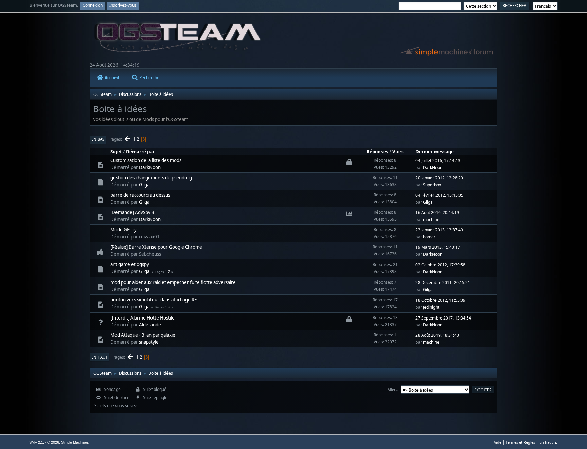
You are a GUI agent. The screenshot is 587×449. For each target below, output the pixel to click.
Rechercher (150, 78)
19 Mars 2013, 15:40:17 (437, 247)
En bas (97, 139)
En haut (99, 357)
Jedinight (431, 307)
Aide (497, 442)
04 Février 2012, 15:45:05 (439, 195)
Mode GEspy (123, 230)
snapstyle (149, 342)
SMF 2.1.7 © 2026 (44, 442)
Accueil (112, 78)
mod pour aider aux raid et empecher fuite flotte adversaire (173, 282)
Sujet (116, 152)
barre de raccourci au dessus (140, 195)
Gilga (144, 185)
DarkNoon (150, 167)
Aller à (393, 389)
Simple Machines (75, 442)
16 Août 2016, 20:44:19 (437, 212)
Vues (398, 152)
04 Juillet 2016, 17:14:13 (437, 160)
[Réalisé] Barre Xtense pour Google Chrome (156, 247)
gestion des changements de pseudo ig (151, 178)
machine (431, 219)
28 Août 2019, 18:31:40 (437, 335)
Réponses (377, 152)
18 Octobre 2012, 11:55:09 (440, 300)
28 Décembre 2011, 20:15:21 (442, 283)
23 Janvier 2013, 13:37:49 (439, 230)
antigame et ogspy (129, 264)
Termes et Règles (520, 442)
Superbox (432, 185)
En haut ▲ (548, 442)
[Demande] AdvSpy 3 (132, 212)
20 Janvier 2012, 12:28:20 (439, 178)
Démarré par (140, 152)
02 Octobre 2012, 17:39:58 (440, 265)
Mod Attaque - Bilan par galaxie (142, 335)
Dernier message (434, 152)
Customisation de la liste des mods (145, 160)
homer (429, 237)
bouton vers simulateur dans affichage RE (153, 300)
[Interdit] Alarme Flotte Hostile (142, 318)
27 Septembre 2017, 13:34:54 (443, 318)
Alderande (150, 325)
